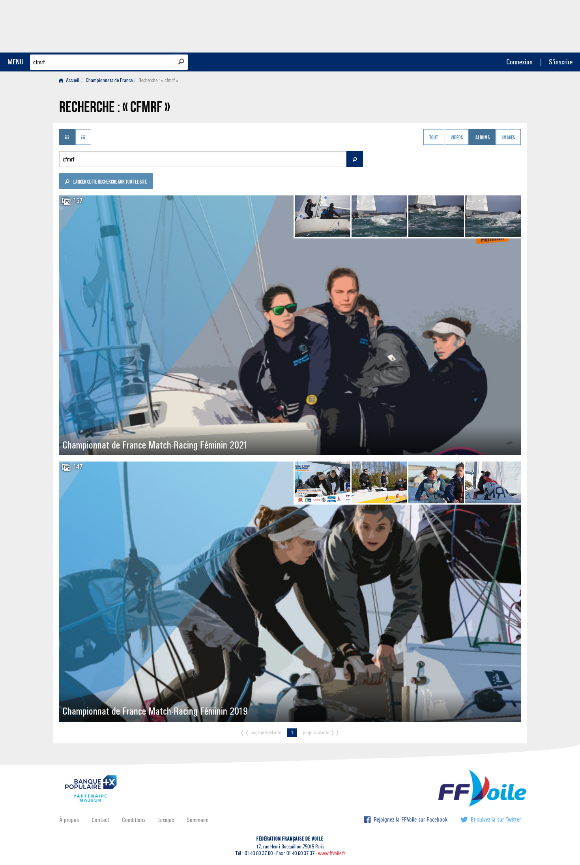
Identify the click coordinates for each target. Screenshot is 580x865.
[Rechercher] (181, 62)
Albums (482, 138)
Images (508, 138)
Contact (100, 820)
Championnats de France (109, 80)
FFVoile (471, 25)
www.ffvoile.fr (331, 853)
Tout (433, 138)
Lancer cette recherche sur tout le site (110, 182)
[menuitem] (70, 80)
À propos (69, 820)
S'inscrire (561, 61)
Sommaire (197, 820)
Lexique (166, 820)
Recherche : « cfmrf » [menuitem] (158, 80)
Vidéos (457, 138)
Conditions (134, 820)
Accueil (72, 80)
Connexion (519, 61)
